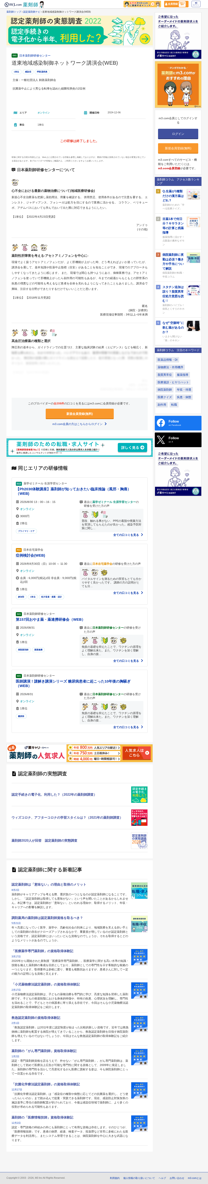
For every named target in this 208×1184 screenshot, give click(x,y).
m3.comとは (195, 1178)
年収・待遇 (184, 389)
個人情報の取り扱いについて (139, 1178)
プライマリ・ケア (26, 531)
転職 (174, 404)
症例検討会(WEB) (30, 555)
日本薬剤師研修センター (35, 55)
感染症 (28, 72)
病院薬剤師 (23, 650)
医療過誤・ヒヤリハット (173, 382)
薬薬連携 (38, 650)
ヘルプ (162, 1178)
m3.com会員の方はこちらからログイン (77, 424)
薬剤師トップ (13, 11)
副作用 (162, 404)
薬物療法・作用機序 (170, 367)
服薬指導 (182, 374)
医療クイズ (165, 397)
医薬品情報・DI (168, 359)
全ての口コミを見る (126, 534)
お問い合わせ (177, 1178)
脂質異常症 (165, 374)
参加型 (21, 597)
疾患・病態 (184, 397)
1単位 (16, 72)
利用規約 (115, 1178)
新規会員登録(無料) (79, 413)
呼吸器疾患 (42, 72)
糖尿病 (21, 716)
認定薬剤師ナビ (31, 11)
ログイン (196, 5)
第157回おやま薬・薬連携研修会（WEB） (50, 619)
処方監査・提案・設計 (51, 597)
